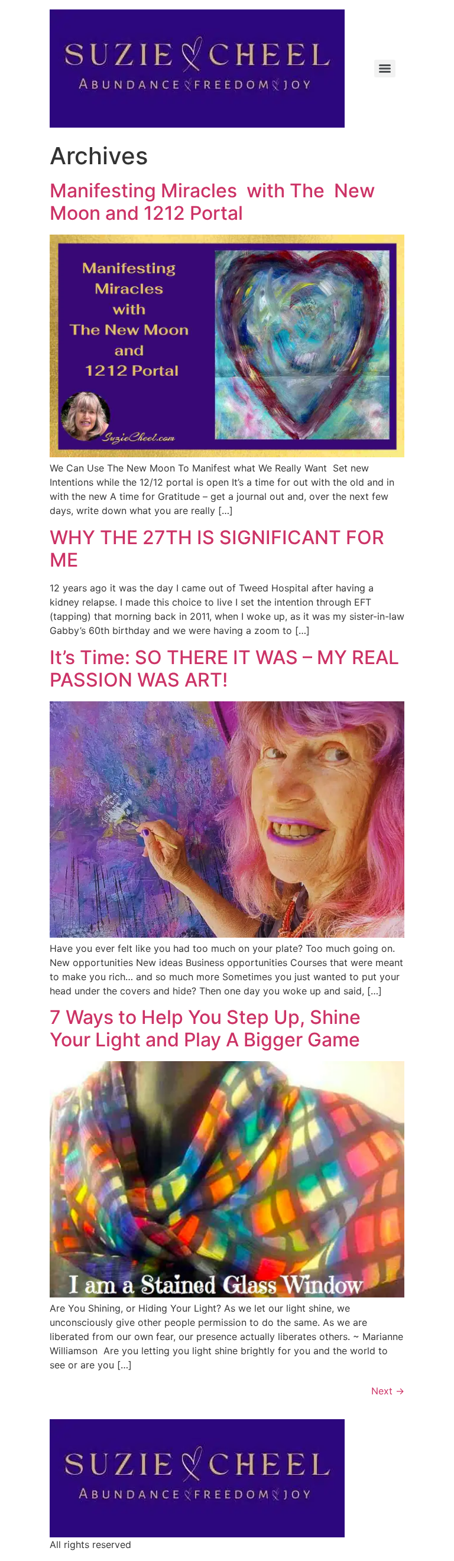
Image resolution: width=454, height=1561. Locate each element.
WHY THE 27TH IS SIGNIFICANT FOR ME (217, 548)
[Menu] (384, 68)
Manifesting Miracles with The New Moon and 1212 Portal (212, 202)
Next (387, 1391)
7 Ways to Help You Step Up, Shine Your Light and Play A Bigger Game (205, 1028)
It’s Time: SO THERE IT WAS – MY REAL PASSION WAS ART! (224, 668)
